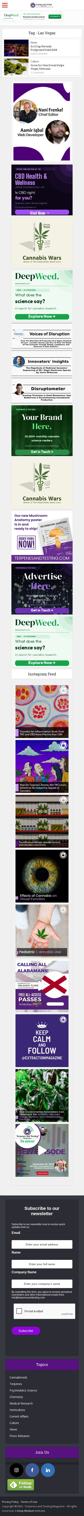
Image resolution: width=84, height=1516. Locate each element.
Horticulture (17, 1410)
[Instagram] (16, 1470)
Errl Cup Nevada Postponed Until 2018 (44, 48)
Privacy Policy (10, 1502)
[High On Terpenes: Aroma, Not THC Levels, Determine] (42, 766)
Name (16, 1252)
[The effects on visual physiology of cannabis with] (42, 876)
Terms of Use (29, 1502)
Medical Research (21, 1403)
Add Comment (39, 53)
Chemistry (16, 1397)
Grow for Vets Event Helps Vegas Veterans (47, 66)
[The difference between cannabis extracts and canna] (42, 821)
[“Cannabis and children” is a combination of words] (42, 931)
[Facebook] (32, 1470)
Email (16, 1232)
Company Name (24, 1272)
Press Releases (20, 1436)
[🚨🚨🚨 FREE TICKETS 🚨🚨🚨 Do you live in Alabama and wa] (42, 985)
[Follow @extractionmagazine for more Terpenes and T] (42, 1040)
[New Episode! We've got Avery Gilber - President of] (42, 1150)
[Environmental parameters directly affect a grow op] (42, 1095)
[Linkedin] (48, 1470)
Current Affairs (19, 1416)
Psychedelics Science (23, 1390)
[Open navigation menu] (5, 5)
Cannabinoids (18, 1377)
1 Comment (37, 72)
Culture (35, 61)
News (34, 42)
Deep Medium (25, 1511)
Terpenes (16, 1384)
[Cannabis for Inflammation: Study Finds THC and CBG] (42, 711)
